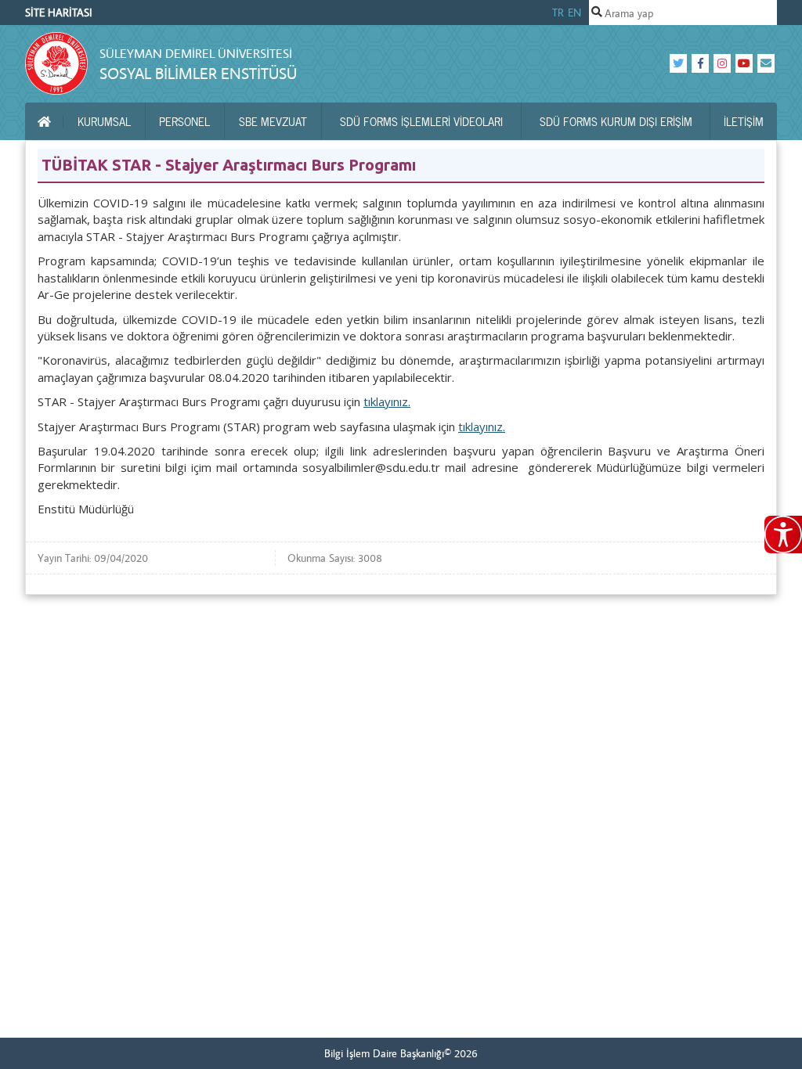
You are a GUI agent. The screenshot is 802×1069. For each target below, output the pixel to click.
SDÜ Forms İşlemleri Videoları (421, 121)
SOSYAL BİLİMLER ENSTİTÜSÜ (198, 73)
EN (574, 12)
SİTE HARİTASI (58, 12)
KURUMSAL (104, 121)
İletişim (744, 121)
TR (558, 12)
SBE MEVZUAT (273, 121)
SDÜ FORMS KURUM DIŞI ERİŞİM (616, 121)
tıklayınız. (386, 401)
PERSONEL (184, 121)
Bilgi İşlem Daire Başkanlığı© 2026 (401, 1053)
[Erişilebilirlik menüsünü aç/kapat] (783, 534)
